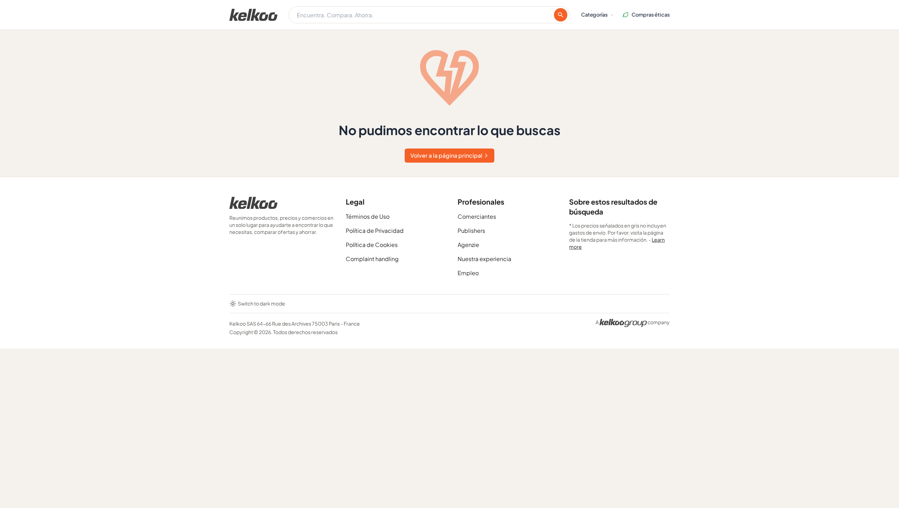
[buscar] (560, 15)
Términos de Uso (368, 216)
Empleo (468, 273)
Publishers (471, 230)
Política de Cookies (372, 244)
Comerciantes (477, 216)
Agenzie (468, 244)
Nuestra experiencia (484, 258)
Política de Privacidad (375, 230)
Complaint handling (372, 258)
